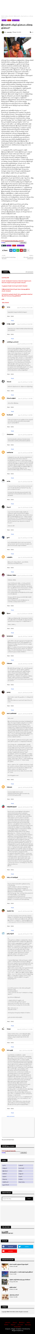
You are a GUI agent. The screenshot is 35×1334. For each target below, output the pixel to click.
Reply (8, 316)
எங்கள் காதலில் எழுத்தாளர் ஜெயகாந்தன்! (19, 1264)
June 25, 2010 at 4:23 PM (25, 911)
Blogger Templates (16, 1329)
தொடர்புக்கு (22, 1182)
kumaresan (10, 636)
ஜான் (8, 537)
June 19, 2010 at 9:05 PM (25, 557)
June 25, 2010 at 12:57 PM (24, 879)
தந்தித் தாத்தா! (13, 1287)
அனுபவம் (4, 20)
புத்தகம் (4, 1176)
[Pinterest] (21, 250)
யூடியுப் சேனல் (6, 1184)
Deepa (9, 1029)
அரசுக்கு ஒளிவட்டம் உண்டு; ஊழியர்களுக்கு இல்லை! (21, 1272)
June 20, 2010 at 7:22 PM (25, 663)
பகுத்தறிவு (9, 557)
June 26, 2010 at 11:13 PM (24, 1029)
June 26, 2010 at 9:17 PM (25, 934)
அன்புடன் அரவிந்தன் (12, 877)
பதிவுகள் (21, 1165)
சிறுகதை (5, 1179)
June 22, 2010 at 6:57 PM (25, 807)
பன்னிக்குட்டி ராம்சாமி (12, 342)
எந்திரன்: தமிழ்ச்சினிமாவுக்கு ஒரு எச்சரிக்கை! (20, 1279)
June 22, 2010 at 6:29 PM (25, 787)
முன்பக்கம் (7, 1322)
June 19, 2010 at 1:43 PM (25, 415)
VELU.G (9, 381)
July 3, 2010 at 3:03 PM (25, 1050)
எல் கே (8, 481)
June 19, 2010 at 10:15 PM (24, 575)
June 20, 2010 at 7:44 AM (25, 636)
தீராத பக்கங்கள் (9, 16)
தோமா (8, 613)
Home (3, 16)
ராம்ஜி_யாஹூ (11, 324)
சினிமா (9, 20)
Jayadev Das (10, 911)
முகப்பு (4, 1165)
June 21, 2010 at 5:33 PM (25, 692)
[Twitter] (14, 250)
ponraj (8, 692)
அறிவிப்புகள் (5, 1182)
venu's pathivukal (11, 713)
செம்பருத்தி (10, 1050)
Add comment (10, 1116)
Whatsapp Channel (26, 1251)
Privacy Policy (17, 1326)
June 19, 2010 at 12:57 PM (24, 344)
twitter (27, 1246)
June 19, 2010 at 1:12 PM (25, 382)
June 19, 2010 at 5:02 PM (25, 481)
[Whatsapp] (17, 250)
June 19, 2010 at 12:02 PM (24, 324)
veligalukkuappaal (11, 806)
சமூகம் (20, 1176)
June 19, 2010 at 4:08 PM (25, 434)
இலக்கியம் (5, 1171)
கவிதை (21, 1179)
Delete (12, 316)
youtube (10, 1251)
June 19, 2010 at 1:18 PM (25, 398)
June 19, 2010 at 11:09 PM (24, 613)
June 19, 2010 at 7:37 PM (25, 538)
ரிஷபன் (9, 507)
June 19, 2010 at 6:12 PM (25, 507)
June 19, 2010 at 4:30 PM (25, 452)
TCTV (8, 307)
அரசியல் (5, 1173)
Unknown (9, 663)
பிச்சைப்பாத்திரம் (11, 398)
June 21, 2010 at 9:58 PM (25, 713)
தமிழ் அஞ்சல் (10, 933)
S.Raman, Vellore (11, 575)
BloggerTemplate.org (17, 1330)
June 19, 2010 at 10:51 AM (24, 307)
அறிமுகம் (5, 1168)
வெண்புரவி (10, 414)
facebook (10, 1246)
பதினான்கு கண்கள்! (14, 1295)
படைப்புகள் (21, 1168)
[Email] (24, 250)
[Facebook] (10, 250)
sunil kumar (10, 452)
